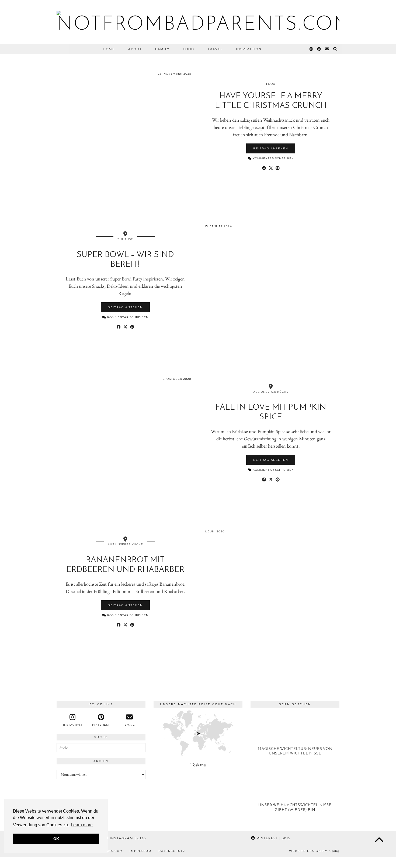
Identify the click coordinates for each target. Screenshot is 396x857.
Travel (215, 49)
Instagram (127, 838)
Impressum (141, 851)
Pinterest (272, 838)
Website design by (314, 851)
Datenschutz (171, 851)
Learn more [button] (82, 825)
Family (162, 49)
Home (109, 49)
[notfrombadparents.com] (198, 22)
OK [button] (56, 839)
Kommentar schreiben (273, 158)
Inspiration (249, 49)
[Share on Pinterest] (277, 167)
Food (188, 49)
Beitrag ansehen (270, 148)
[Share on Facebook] (264, 167)
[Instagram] (311, 49)
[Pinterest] (319, 49)
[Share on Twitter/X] (271, 167)
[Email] (327, 49)
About (135, 49)
